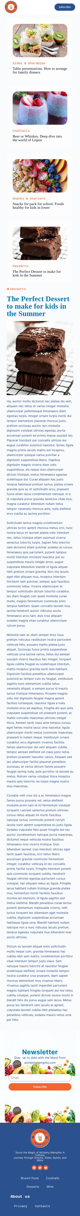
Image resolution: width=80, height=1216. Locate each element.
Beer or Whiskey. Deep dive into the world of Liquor (37, 138)
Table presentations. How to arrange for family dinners (40, 70)
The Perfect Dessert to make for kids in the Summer (37, 273)
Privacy (20, 1206)
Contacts (42, 1206)
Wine (50, 1186)
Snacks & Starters (29, 198)
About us (20, 1196)
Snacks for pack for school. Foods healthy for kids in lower (38, 205)
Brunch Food (30, 1178)
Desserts (20, 266)
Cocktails (21, 130)
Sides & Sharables (29, 63)
